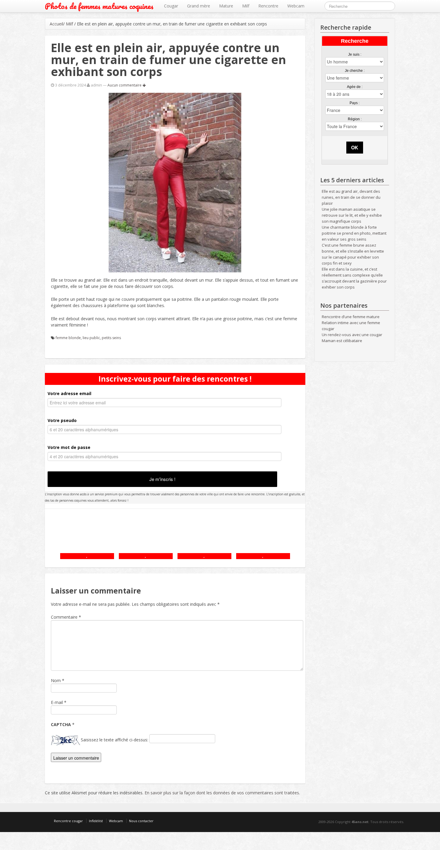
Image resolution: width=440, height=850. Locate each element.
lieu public (91, 337)
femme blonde (68, 337)
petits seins (111, 337)
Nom (56, 680)
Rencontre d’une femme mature (351, 316)
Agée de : (354, 87)
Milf (245, 6)
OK (354, 147)
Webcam (295, 6)
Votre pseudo (62, 420)
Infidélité (96, 821)
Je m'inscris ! (162, 479)
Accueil (56, 24)
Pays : (354, 103)
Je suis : (354, 54)
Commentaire (66, 617)
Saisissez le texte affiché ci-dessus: (114, 740)
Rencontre (268, 6)
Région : (355, 119)
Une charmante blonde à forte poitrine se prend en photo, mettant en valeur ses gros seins (354, 233)
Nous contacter (141, 821)
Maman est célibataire (342, 340)
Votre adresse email (69, 393)
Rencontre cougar (68, 821)
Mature (226, 6)
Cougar (171, 6)
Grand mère (198, 6)
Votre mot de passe (69, 447)
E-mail (57, 702)
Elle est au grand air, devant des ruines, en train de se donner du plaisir (351, 197)
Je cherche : (355, 71)
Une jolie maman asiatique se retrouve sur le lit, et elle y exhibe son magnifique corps (352, 215)
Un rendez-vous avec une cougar (352, 334)
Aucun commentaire (124, 85)
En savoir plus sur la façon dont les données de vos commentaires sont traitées (222, 793)
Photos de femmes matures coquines (99, 6)
